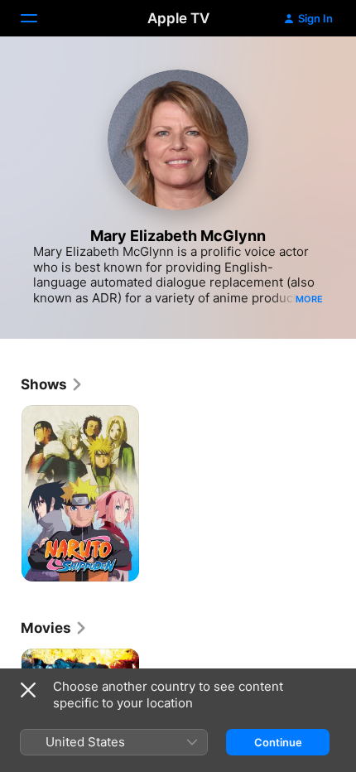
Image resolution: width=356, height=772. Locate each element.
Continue (278, 742)
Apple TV (178, 18)
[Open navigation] (39, 18)
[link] (52, 384)
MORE (309, 299)
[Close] (28, 690)
